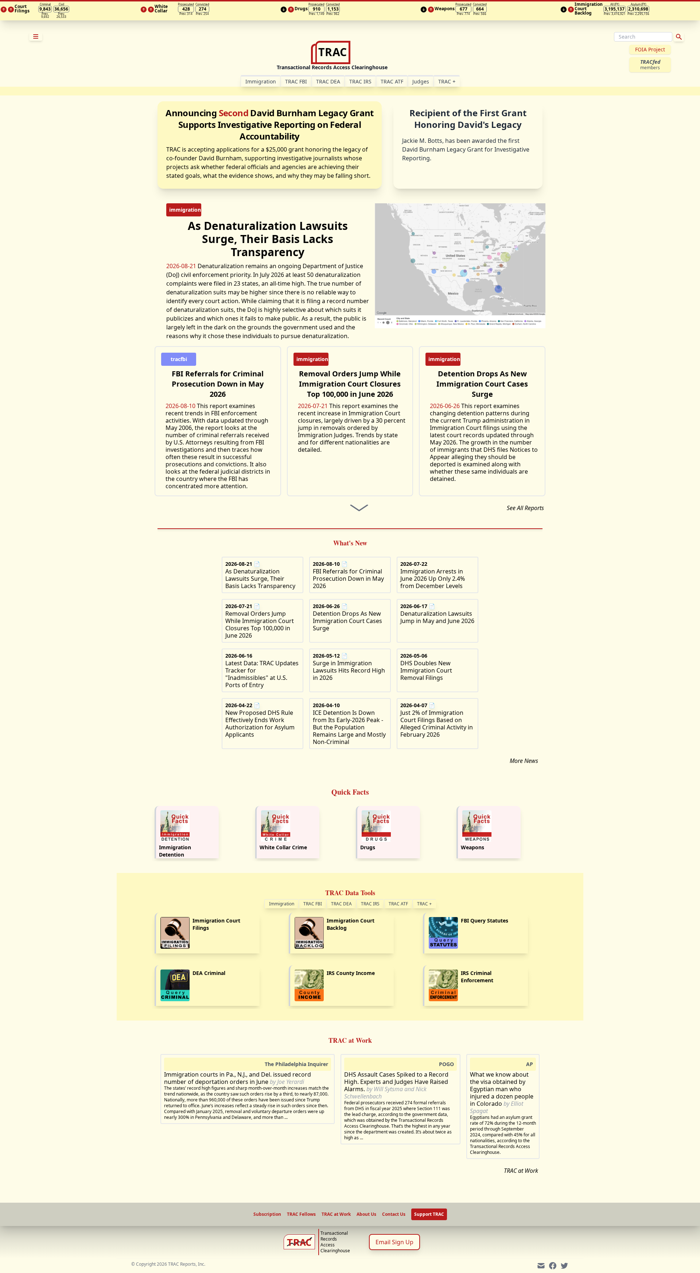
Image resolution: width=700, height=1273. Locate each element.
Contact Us (393, 1214)
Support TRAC (429, 1214)
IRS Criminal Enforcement (477, 977)
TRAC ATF (392, 81)
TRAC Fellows (301, 1214)
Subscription (267, 1214)
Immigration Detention (175, 851)
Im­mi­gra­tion (260, 81)
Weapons (472, 847)
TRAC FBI (296, 81)
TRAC (446, 81)
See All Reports (525, 508)
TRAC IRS (360, 81)
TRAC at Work (521, 1171)
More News (524, 761)
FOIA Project (650, 49)
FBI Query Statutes (484, 920)
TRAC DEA (328, 81)
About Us (366, 1214)
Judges (420, 81)
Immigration (281, 904)
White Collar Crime (283, 847)
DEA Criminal (208, 973)
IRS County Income (351, 973)
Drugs (367, 847)
